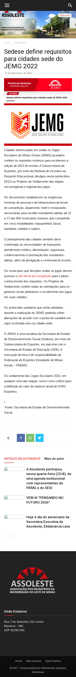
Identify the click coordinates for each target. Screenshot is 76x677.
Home (18, 661)
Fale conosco (33, 661)
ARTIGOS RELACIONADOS (22, 458)
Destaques (20, 42)
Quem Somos (53, 661)
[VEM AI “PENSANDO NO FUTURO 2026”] (14, 502)
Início (7, 42)
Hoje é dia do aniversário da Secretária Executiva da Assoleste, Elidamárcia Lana (48, 521)
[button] (70, 5)
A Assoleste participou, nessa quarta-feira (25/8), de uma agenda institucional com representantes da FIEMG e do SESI (48, 478)
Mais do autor (54, 458)
